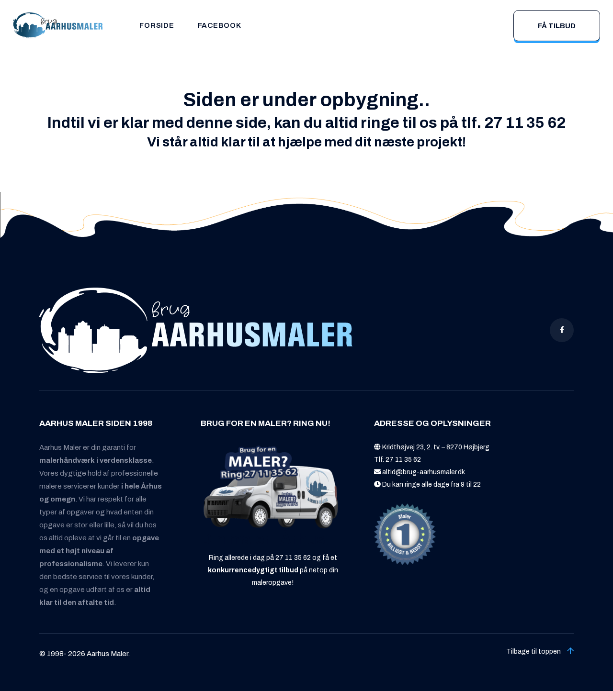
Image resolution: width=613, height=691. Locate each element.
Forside (156, 25)
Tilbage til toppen (534, 651)
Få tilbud (557, 26)
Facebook (219, 25)
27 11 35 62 (403, 459)
